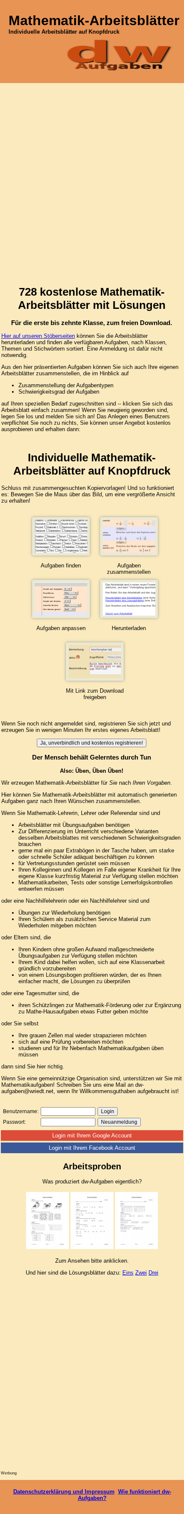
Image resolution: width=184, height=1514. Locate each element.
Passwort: (14, 1122)
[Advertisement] (92, 186)
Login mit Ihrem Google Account (92, 1135)
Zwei (141, 1272)
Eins (128, 1272)
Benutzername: (21, 1111)
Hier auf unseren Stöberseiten (38, 336)
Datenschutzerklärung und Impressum (64, 1491)
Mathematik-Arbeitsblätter (94, 20)
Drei (153, 1272)
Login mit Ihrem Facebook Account (92, 1148)
